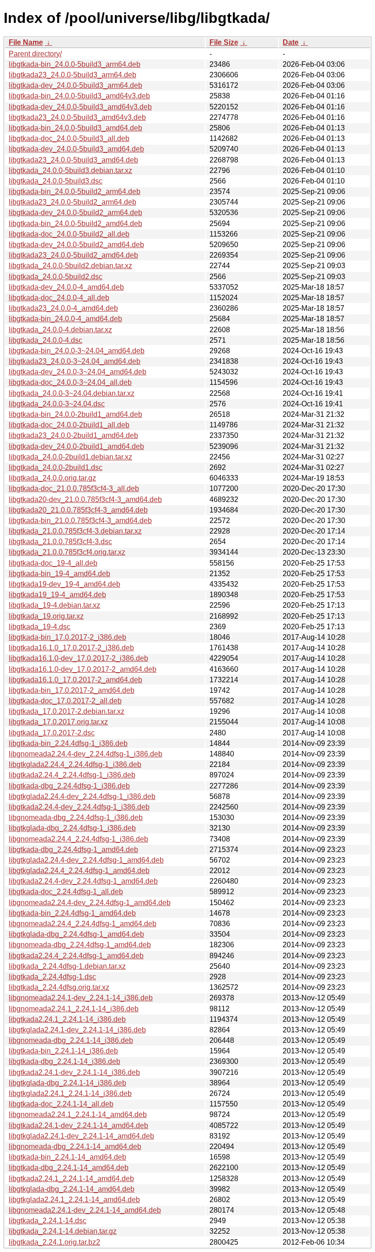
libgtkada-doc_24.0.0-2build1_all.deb (69, 425)
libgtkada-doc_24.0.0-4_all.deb (59, 298)
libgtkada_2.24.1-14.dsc (47, 1221)
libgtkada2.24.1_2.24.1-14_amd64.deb (71, 1178)
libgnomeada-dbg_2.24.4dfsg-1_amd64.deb (80, 945)
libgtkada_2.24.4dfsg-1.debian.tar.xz (67, 966)
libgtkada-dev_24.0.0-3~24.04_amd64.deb (77, 372)
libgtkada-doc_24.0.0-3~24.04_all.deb (70, 382)
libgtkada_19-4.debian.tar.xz (54, 605)
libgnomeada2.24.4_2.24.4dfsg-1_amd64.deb (82, 924)
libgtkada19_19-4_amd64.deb (57, 595)
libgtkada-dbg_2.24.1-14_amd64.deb (69, 1167)
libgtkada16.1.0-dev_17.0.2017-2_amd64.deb (82, 669)
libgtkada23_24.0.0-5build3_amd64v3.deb (77, 117)
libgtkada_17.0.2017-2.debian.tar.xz (66, 711)
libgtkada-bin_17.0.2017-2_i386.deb (67, 637)
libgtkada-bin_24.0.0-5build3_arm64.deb (74, 64)
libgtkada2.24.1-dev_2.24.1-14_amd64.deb (78, 1125)
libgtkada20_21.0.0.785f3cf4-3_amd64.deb (78, 510)
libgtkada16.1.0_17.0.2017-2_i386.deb (71, 648)
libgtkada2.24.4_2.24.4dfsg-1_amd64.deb (76, 956)
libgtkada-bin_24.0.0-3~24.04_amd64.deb (77, 351)
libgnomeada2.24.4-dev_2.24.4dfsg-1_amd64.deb (90, 903)
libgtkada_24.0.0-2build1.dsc (55, 467)
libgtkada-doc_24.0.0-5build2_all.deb (69, 234)
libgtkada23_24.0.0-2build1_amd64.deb (73, 435)
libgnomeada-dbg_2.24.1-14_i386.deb (71, 1040)
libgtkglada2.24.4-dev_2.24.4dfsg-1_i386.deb (82, 796)
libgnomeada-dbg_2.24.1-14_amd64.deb (75, 1146)
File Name (26, 42)
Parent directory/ (35, 54)
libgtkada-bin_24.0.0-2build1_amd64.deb (75, 414)
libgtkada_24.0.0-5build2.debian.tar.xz (70, 266)
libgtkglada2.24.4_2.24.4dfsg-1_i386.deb (75, 764)
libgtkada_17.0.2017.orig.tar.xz (58, 722)
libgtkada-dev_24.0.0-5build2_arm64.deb (75, 212)
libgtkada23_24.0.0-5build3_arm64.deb (72, 75)
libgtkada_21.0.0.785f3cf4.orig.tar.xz (67, 552)
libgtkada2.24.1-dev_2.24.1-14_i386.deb (74, 1072)
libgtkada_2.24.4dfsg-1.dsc (52, 977)
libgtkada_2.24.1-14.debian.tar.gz (63, 1231)
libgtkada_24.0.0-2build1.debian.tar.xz (70, 457)
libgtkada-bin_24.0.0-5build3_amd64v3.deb (79, 96)
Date (291, 42)
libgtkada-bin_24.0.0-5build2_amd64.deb (75, 223)
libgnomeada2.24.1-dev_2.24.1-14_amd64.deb (85, 1210)
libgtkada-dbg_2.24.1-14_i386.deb (64, 1061)
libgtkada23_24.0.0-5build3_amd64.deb (73, 160)
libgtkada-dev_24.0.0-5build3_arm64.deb (75, 85)
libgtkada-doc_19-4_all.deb (53, 563)
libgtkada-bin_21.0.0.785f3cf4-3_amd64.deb (80, 520)
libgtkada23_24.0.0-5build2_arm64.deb (72, 202)
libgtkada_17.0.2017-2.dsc (52, 733)
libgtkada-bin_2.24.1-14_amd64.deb (67, 1157)
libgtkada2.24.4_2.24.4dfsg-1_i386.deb (72, 775)
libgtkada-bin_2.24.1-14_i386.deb (63, 1051)
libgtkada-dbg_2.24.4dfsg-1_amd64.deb (73, 849)
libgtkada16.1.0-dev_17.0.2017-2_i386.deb (78, 658)
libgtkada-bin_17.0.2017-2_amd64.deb (71, 690)
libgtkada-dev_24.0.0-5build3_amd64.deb (76, 149)
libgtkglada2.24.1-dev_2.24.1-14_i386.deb (77, 1030)
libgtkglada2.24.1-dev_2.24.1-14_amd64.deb (81, 1136)
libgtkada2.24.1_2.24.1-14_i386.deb (67, 1019)
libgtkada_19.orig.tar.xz (46, 616)
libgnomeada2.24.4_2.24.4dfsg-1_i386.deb (78, 839)
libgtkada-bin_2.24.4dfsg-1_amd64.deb (72, 913)
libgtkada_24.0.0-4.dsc (45, 340)
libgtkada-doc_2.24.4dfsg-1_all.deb (66, 892)
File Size (223, 42)
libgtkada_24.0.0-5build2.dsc (55, 277)
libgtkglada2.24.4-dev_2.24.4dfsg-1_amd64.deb (86, 860)
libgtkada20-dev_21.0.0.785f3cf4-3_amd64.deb (85, 499)
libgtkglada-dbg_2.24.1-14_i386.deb (67, 1083)
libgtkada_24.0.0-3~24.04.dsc (57, 404)
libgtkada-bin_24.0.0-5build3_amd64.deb (75, 128)
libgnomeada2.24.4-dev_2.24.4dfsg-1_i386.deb (85, 754)
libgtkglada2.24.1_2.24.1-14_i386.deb (70, 1093)
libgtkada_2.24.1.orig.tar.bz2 (54, 1242)
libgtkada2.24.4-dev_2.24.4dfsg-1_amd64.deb (83, 881)
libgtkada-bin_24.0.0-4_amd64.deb (65, 319)
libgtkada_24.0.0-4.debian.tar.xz (60, 330)
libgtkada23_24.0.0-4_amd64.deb (63, 308)
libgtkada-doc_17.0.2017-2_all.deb (65, 701)
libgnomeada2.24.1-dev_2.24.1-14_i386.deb (81, 998)
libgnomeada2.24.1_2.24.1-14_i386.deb (74, 1009)
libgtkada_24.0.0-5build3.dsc (55, 181)
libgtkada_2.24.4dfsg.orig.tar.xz (59, 987)
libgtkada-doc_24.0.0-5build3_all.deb (69, 138)
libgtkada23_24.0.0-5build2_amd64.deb (73, 255)
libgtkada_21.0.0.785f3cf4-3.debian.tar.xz (75, 531)
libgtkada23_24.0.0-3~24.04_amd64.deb (74, 361)
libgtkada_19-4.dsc (39, 627)
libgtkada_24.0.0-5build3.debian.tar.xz (70, 170)
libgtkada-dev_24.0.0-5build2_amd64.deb (76, 244)
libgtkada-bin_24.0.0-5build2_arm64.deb (74, 191)
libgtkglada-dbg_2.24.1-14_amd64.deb (71, 1189)
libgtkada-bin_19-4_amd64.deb (59, 573)
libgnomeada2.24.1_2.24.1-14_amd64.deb (78, 1114)
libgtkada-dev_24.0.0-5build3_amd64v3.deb (80, 107)
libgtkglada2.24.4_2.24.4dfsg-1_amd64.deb (79, 870)
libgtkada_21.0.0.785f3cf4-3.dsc (60, 541)
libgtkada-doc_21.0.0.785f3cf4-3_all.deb (74, 488)
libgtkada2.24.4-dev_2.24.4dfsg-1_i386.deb (79, 807)
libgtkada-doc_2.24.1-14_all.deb (61, 1104)
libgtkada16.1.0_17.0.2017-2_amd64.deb (75, 680)
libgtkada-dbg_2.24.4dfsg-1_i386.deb (69, 786)
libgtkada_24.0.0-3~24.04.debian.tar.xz (71, 393)
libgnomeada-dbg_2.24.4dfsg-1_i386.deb (76, 817)
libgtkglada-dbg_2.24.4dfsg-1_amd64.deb (76, 934)
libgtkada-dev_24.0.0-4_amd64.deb (66, 287)
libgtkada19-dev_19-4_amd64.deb (64, 584)
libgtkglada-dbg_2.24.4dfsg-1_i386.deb (72, 828)
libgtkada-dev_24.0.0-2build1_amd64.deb (76, 446)
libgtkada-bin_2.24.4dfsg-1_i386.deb (68, 743)
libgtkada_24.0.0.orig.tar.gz (52, 478)
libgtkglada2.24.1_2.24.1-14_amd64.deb (74, 1199)
